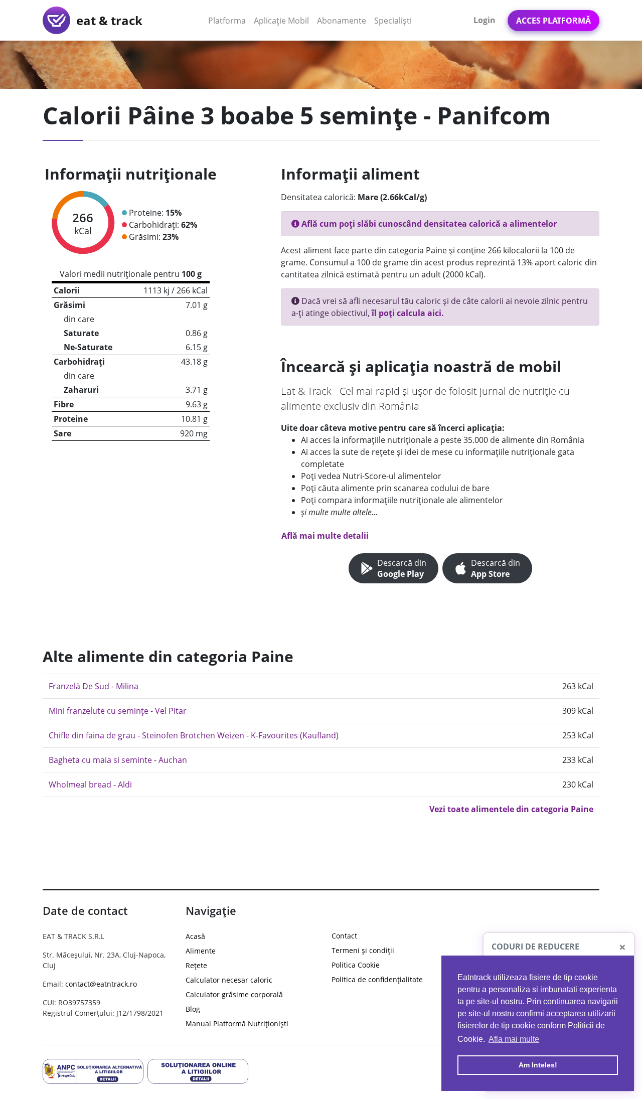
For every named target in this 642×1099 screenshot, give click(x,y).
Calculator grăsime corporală (234, 994)
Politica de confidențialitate (377, 979)
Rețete (196, 965)
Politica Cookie (356, 965)
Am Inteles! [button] (538, 1065)
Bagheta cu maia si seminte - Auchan (118, 759)
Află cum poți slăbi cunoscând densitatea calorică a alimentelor (428, 223)
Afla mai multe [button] (514, 1039)
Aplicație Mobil (283, 20)
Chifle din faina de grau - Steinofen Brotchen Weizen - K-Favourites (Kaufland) (194, 735)
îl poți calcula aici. (408, 313)
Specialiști (393, 20)
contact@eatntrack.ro (101, 984)
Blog (193, 1009)
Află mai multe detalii (325, 535)
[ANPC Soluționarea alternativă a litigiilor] (93, 1070)
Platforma (229, 20)
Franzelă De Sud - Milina (93, 686)
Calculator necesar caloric (229, 980)
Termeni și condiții (363, 950)
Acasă (195, 936)
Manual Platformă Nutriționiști (237, 1023)
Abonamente (341, 20)
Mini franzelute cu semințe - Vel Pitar (118, 710)
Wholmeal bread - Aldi (90, 784)
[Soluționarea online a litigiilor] (197, 1070)
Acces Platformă (553, 20)
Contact (344, 935)
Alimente (201, 951)
